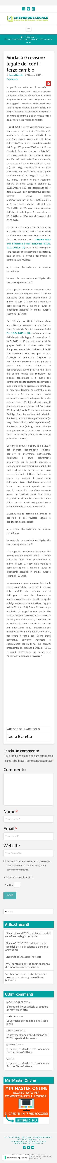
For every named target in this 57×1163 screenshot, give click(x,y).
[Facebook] (23, 9)
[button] (28, 29)
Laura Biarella (16, 75)
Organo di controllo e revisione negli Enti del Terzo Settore (27, 1050)
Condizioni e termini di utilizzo (28, 1141)
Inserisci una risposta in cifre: (18, 876)
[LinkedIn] (33, 9)
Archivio (22, 1139)
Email (10, 828)
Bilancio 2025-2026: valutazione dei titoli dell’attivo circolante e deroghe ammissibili (26, 946)
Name (10, 811)
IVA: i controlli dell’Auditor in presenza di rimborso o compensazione (27, 965)
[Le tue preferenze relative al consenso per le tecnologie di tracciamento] (15, 1158)
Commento (14, 769)
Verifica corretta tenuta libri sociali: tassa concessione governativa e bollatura (26, 977)
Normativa (34, 1139)
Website (11, 845)
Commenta (12, 79)
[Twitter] (28, 9)
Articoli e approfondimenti (37, 1137)
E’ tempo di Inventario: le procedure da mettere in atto (27, 1008)
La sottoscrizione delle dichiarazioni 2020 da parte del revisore (27, 1036)
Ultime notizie (12, 1137)
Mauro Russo (15, 1044)
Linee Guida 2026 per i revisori (23, 956)
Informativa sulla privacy (28, 1143)
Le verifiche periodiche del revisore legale (27, 1022)
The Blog (30, 37)
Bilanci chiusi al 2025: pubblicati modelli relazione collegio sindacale (28, 935)
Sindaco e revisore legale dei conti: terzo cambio (28, 39)
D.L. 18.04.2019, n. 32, (19, 333)
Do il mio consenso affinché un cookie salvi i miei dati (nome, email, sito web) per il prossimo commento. (29, 865)
